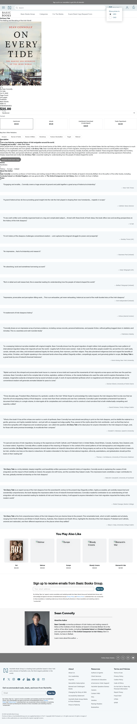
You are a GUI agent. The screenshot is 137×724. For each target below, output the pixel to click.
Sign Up (100, 589)
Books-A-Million (30, 137)
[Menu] (3, 7)
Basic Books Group (28, 14)
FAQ (92, 697)
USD (114, 14)
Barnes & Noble (16, 137)
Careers (93, 690)
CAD (114, 17)
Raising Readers (96, 704)
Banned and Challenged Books (76, 687)
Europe (9, 169)
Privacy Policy (118, 676)
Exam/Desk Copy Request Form (80, 14)
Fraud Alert (117, 696)
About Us (71, 673)
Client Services (96, 676)
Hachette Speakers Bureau (100, 686)
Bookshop (43, 137)
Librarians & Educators (98, 679)
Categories (44, 14)
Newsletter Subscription (76, 683)
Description (4, 139)
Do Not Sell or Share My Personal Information (122, 687)
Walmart (77, 137)
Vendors (94, 700)
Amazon (4, 137)
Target (69, 137)
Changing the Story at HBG (77, 692)
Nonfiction (3, 165)
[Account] (127, 7)
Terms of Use (118, 673)
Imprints (71, 679)
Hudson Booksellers (56, 137)
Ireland (16, 169)
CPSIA (116, 699)
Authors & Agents (97, 673)
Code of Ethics (119, 683)
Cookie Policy (118, 679)
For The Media (58, 14)
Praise (2, 178)
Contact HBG (95, 693)
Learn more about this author (65, 638)
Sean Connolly (7, 89)
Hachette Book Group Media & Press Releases (78, 700)
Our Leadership (73, 676)
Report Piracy (118, 692)
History (2, 169)
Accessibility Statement (76, 696)
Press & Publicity (74, 705)
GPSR (116, 702)
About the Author (6, 171)
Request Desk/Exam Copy (10, 159)
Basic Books (4, 101)
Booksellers (95, 707)
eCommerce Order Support (100, 683)
